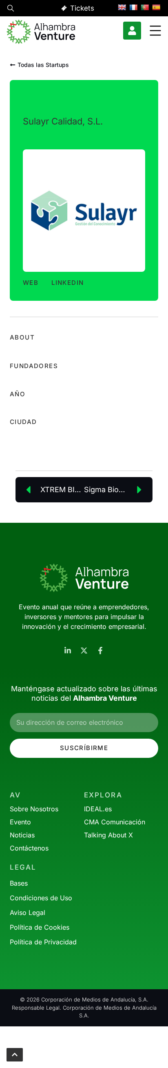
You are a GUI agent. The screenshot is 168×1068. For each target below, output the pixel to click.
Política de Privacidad (43, 942)
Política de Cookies (39, 927)
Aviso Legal (27, 912)
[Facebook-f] (100, 650)
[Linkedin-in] (67, 650)
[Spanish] (156, 7)
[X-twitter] (84, 650)
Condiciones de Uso (41, 898)
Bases (19, 883)
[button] (11, 9)
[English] (122, 7)
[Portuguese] (145, 7)
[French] (133, 7)
